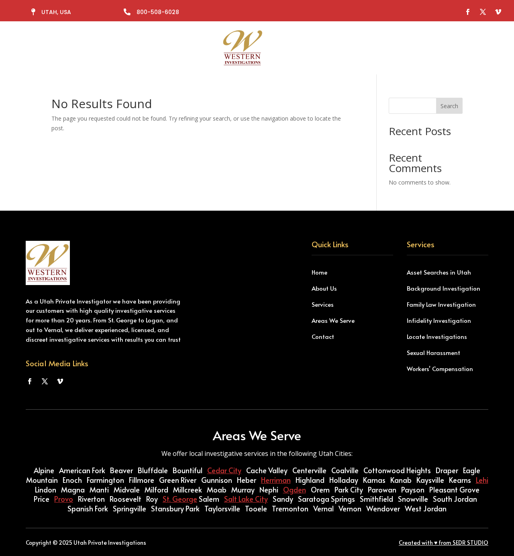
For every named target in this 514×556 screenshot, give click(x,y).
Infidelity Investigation (439, 320)
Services (191, 47)
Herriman (276, 480)
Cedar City (224, 470)
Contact (336, 47)
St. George (180, 499)
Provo (63, 499)
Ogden (294, 489)
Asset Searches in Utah (439, 272)
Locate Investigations (437, 336)
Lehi (482, 480)
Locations (289, 47)
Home (319, 272)
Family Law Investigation (441, 304)
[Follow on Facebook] (468, 12)
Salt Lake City (246, 499)
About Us (324, 288)
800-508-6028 (158, 12)
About (159, 47)
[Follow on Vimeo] (498, 12)
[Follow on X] (483, 12)
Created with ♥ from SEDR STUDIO (443, 542)
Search (449, 106)
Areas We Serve (333, 320)
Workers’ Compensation (440, 368)
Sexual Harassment (433, 352)
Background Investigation (443, 288)
